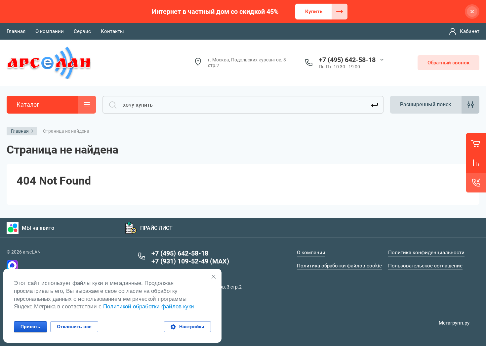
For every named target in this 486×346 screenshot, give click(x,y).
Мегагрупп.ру (454, 323)
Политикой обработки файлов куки (148, 306)
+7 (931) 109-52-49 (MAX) (190, 261)
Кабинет (469, 31)
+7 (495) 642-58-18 (347, 60)
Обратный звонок (448, 63)
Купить (313, 12)
